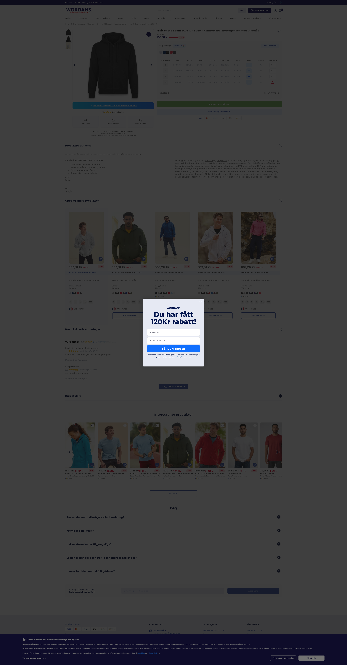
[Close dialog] (200, 302)
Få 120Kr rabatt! (173, 348)
